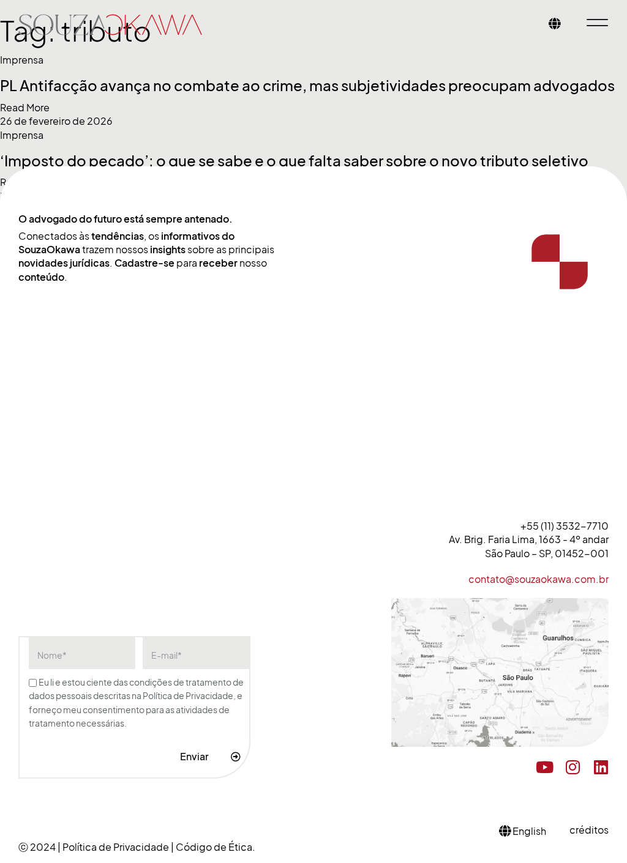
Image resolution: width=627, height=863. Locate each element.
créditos (589, 830)
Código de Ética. (215, 847)
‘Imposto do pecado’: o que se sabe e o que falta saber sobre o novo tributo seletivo (294, 160)
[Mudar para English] (555, 24)
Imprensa (21, 60)
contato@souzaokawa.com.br (538, 579)
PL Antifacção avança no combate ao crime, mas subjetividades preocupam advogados (307, 85)
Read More (25, 108)
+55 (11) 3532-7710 (564, 526)
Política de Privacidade (116, 847)
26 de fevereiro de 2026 (56, 121)
